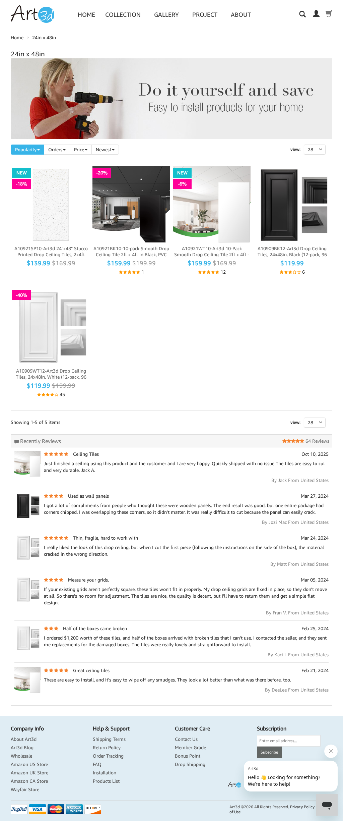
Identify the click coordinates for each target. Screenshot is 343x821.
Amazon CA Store (29, 781)
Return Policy (107, 748)
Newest (103, 150)
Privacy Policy (302, 806)
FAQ (97, 764)
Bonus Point (187, 756)
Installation (104, 773)
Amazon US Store (29, 764)
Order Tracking (108, 756)
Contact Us (186, 739)
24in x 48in (44, 38)
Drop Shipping (190, 764)
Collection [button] (123, 14)
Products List (106, 781)
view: (295, 422)
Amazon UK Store (29, 773)
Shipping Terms (109, 739)
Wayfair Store (25, 789)
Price (79, 150)
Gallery (166, 14)
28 (310, 423)
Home (86, 14)
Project (204, 14)
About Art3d (24, 739)
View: (295, 149)
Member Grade (190, 748)
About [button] (241, 14)
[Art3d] (32, 14)
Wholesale (21, 756)
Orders (55, 150)
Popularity (26, 150)
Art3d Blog (22, 748)
